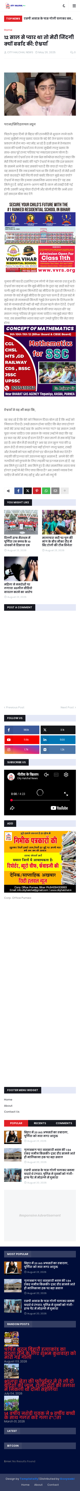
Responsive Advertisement (40, 1215)
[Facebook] (18, 490)
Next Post (67, 707)
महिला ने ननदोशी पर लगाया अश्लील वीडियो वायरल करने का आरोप (18, 588)
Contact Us (11, 1112)
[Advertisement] (40, 945)
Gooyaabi (67, 1479)
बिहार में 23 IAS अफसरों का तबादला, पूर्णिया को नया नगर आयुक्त (46, 1134)
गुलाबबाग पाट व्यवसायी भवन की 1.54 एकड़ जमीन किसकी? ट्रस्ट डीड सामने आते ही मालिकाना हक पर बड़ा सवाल (49, 1153)
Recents (40, 1123)
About (8, 1106)
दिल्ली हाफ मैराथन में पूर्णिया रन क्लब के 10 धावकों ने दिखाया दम (17, 541)
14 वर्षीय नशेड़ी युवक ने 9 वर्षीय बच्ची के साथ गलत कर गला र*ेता (39, 1415)
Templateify (29, 1479)
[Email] (55, 490)
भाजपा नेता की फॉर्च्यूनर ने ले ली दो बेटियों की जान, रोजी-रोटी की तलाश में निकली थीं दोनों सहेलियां (39, 1385)
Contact (53, 1485)
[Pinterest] (37, 490)
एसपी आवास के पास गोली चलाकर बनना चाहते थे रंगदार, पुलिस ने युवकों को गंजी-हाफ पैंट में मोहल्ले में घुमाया (49, 19)
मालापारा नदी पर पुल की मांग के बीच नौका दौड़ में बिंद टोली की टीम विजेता (57, 541)
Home (8, 30)
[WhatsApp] (46, 490)
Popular (16, 1123)
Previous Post (15, 707)
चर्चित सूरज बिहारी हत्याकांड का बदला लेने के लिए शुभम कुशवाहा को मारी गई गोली (40, 1353)
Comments (64, 1123)
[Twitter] (28, 490)
